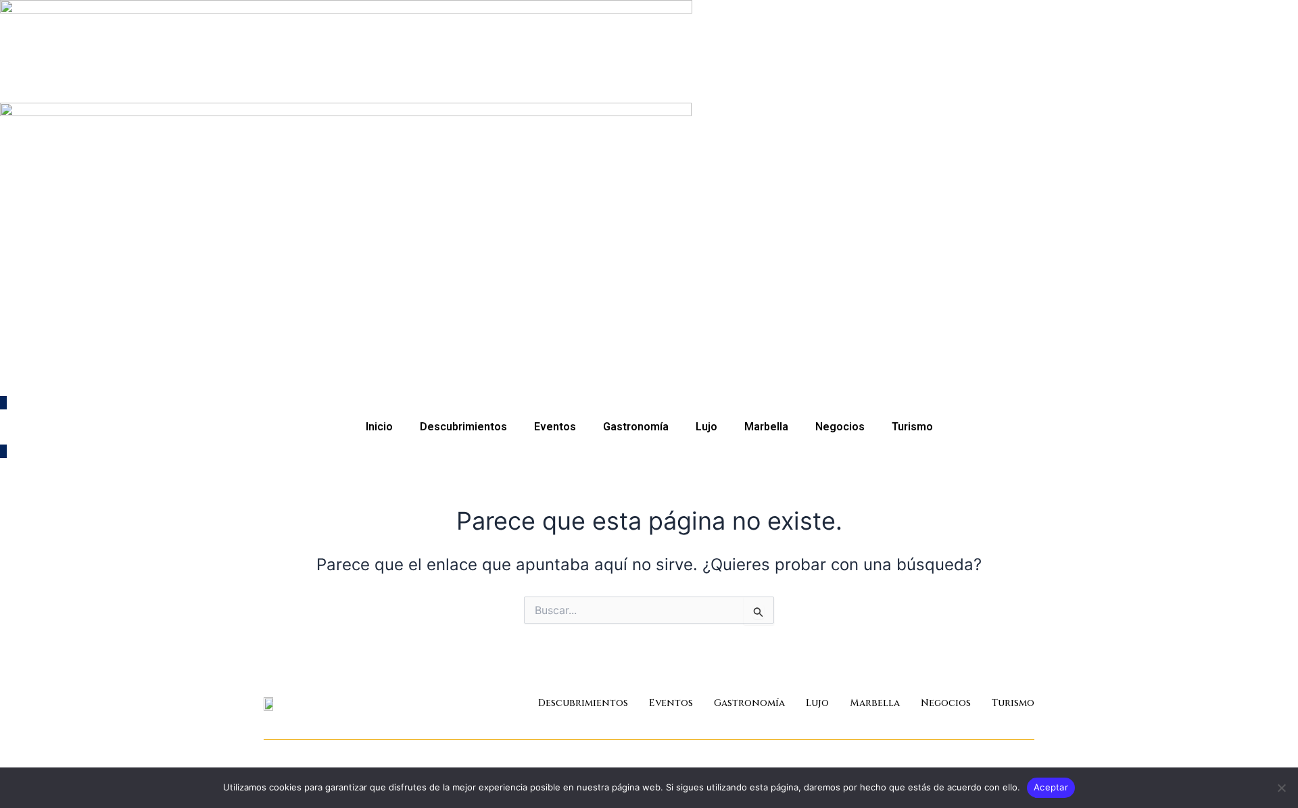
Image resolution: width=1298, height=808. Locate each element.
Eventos (555, 426)
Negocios (840, 426)
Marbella (766, 426)
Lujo (706, 426)
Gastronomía (636, 426)
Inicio (379, 426)
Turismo (912, 426)
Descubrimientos (463, 426)
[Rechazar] (1281, 787)
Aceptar (1051, 787)
